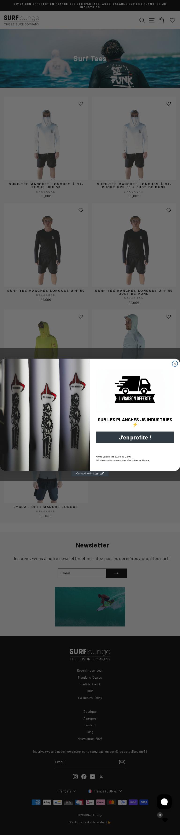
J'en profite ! (135, 437)
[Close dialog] (175, 364)
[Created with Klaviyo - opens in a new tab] (90, 473)
